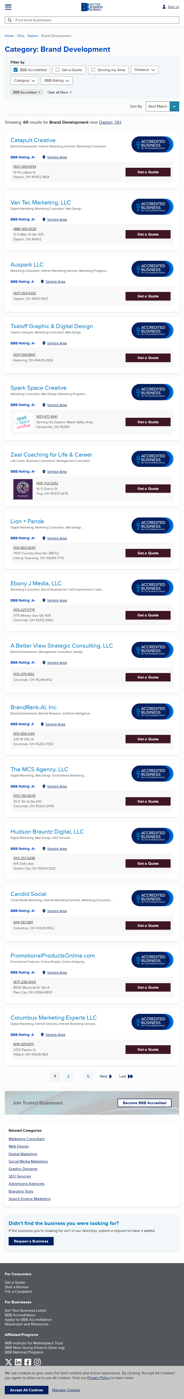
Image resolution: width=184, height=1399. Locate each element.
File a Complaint (18, 1291)
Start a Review (17, 1287)
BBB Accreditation (20, 1315)
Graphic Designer (23, 1169)
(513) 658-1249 (23, 734)
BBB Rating (54, 80)
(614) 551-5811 (23, 922)
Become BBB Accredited (144, 1103)
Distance (142, 69)
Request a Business (31, 1241)
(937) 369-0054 (24, 167)
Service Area (57, 157)
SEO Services (20, 1176)
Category (21, 80)
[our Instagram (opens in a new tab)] (37, 1364)
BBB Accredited (33, 70)
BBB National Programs (24, 1352)
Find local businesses (33, 20)
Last (122, 1076)
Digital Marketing (23, 1154)
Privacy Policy (98, 1378)
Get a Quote (72, 70)
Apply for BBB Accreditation (28, 1319)
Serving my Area (111, 70)
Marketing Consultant (27, 1139)
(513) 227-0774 (24, 610)
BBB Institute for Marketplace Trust (34, 1343)
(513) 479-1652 (23, 674)
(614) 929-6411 (23, 1044)
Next (104, 1076)
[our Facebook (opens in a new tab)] (28, 1364)
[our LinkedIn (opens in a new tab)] (18, 1364)
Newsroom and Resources (26, 1324)
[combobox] (162, 106)
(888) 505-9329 (24, 229)
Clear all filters (57, 92)
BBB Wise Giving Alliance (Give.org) (34, 1347)
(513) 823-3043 (24, 548)
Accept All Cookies (26, 1390)
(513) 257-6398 (24, 858)
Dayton (33, 35)
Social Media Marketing (28, 1161)
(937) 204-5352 (24, 293)
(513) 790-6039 (24, 796)
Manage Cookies (66, 1390)
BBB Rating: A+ (23, 219)
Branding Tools (21, 1191)
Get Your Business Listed (25, 1310)
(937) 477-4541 (47, 417)
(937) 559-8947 (24, 355)
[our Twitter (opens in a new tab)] (8, 1364)
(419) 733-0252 (47, 483)
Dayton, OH (110, 122)
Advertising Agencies (27, 1183)
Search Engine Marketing (30, 1199)
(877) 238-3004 (24, 982)
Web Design (19, 1146)
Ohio (20, 35)
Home (9, 35)
